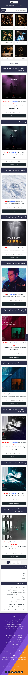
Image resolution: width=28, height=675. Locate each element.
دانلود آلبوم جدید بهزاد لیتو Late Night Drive (15, 595)
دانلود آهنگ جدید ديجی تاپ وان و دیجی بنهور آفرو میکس (14, 662)
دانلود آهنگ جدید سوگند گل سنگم (14, 622)
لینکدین (9, 672)
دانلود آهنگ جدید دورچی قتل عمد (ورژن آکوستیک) (14, 609)
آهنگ (19, 112)
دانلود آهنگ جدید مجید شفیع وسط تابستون (14, 626)
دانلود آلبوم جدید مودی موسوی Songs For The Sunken (14, 644)
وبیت (14, 669)
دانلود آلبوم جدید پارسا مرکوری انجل (14, 642)
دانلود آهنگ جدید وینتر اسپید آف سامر (14, 620)
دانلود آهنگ (19, 5)
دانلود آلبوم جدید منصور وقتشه (14, 640)
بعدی (20, 562)
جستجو (3, 10)
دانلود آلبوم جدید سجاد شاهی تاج (18, 592)
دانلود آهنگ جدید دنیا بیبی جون (18, 587)
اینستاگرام (19, 672)
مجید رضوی (15, 101)
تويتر (12, 672)
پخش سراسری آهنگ (10, 5)
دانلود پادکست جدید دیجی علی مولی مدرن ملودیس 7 (14, 659)
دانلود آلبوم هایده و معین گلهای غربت (17, 606)
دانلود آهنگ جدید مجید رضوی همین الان (13, 363)
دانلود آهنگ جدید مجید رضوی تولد (15, 263)
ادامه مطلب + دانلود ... (14, 116)
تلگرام (15, 672)
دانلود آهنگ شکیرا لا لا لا (19, 599)
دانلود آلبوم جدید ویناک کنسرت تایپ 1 (14, 635)
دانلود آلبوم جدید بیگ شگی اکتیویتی (17, 604)
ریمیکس (23, 578)
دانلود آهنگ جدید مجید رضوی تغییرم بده (13, 122)
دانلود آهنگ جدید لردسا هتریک (14, 624)
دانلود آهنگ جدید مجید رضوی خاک (15, 217)
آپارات (22, 672)
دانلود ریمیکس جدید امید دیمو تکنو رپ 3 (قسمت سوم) (14, 657)
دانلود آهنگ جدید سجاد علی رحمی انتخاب (14, 628)
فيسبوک (6, 672)
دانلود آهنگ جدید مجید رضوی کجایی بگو (13, 463)
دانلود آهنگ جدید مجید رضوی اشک (15, 170)
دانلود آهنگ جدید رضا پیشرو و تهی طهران (16, 602)
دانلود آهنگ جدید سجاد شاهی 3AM (17, 597)
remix (24, 571)
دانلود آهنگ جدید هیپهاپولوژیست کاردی (16, 590)
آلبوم (24, 573)
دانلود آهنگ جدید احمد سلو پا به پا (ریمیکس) (14, 651)
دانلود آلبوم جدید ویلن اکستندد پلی (14, 637)
